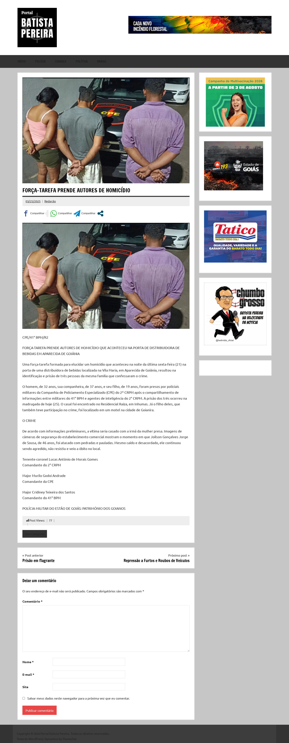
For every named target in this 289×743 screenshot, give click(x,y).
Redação (50, 201)
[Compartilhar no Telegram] (84, 213)
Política (82, 61)
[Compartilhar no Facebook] (33, 213)
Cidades (60, 61)
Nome (28, 662)
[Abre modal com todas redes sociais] (100, 213)
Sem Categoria (34, 534)
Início (21, 61)
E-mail (28, 674)
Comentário (32, 601)
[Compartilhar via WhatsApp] (61, 213)
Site (25, 687)
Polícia (40, 61)
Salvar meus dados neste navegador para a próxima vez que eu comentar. (78, 698)
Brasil (102, 61)
